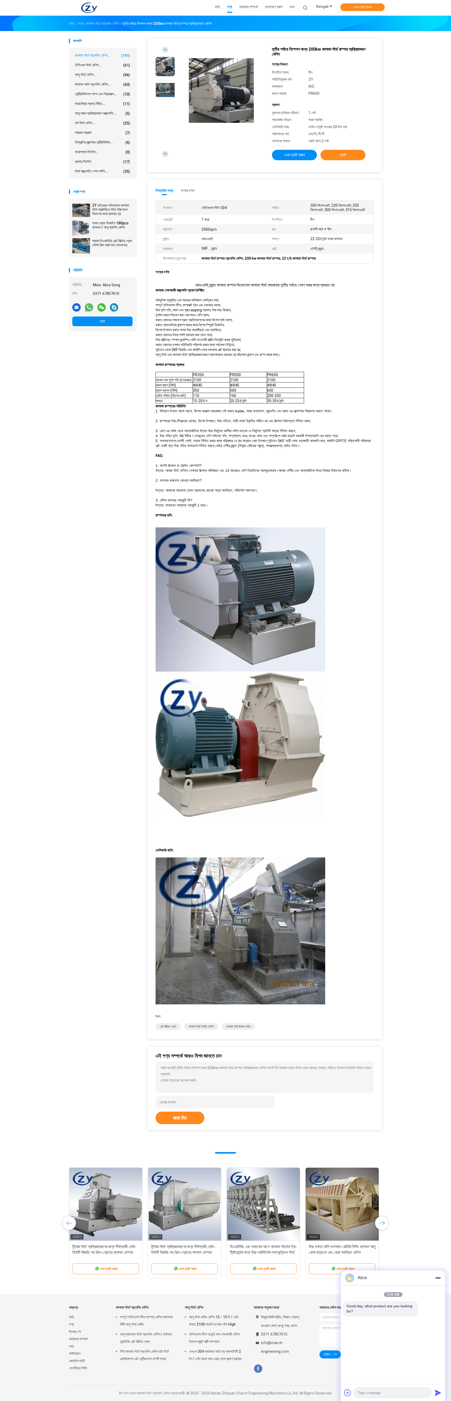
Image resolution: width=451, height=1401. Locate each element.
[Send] (438, 1392)
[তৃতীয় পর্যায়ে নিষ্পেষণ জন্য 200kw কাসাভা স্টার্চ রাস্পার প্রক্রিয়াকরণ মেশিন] (221, 90)
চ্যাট (102, 321)
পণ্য (71, 1324)
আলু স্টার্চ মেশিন (194, 1307)
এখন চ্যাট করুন (362, 7)
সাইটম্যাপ (75, 1353)
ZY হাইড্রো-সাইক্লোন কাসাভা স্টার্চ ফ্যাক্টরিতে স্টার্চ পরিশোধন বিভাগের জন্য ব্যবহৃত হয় (110, 209)
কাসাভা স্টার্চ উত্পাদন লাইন (238, 1026)
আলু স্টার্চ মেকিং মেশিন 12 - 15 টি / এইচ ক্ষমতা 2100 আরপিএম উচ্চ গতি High (214, 1320)
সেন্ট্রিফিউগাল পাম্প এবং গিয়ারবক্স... (102, 94)
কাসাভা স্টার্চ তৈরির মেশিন (201, 1026)
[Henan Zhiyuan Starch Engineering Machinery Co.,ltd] (89, 8)
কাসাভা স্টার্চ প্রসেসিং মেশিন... (102, 55)
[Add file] (347, 1392)
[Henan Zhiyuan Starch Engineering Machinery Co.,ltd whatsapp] (89, 307)
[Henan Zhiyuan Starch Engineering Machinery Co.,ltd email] (76, 307)
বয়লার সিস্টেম (102, 161)
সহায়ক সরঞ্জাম (102, 132)
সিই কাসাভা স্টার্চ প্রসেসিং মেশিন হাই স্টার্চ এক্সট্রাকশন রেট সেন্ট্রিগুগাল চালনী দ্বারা (144, 1355)
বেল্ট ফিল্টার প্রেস (168, 1026)
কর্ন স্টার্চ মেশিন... (102, 123)
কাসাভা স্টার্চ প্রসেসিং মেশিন (132, 1307)
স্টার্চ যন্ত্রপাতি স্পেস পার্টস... (102, 171)
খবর (71, 1346)
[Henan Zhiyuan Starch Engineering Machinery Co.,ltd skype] (114, 307)
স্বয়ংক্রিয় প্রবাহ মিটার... (102, 104)
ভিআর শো (75, 1332)
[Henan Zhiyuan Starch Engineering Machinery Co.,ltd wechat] (101, 307)
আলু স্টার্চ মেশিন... (102, 75)
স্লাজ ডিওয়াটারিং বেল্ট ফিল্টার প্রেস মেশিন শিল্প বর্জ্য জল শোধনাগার (112, 243)
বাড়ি (71, 1317)
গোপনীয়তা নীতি (78, 1368)
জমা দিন (180, 1118)
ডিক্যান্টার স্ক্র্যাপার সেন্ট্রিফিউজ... (102, 142)
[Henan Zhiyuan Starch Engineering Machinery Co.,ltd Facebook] (258, 1368)
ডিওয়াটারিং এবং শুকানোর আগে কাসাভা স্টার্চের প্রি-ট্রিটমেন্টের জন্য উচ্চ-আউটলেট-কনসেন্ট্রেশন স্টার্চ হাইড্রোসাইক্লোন (263, 1252)
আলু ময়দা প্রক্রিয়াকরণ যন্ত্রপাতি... (102, 113)
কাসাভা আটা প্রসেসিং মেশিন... (102, 84)
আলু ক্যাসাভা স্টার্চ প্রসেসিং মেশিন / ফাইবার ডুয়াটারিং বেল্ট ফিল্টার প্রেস (146, 1338)
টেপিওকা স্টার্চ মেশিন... (102, 65)
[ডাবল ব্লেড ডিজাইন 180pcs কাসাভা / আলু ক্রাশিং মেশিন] (81, 228)
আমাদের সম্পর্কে (78, 1339)
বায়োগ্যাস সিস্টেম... (102, 152)
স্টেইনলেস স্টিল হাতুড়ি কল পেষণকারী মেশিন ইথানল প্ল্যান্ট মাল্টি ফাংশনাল (214, 1338)
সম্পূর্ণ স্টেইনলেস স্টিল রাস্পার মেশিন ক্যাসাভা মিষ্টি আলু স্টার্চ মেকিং (146, 1320)
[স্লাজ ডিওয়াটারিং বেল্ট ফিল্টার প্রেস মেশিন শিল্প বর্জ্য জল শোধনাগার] (81, 246)
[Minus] (438, 1278)
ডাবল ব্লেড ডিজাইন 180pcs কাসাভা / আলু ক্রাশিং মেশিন (110, 225)
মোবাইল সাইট (77, 1361)
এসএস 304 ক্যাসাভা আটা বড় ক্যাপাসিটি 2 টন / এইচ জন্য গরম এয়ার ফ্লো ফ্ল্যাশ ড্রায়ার (215, 1355)
